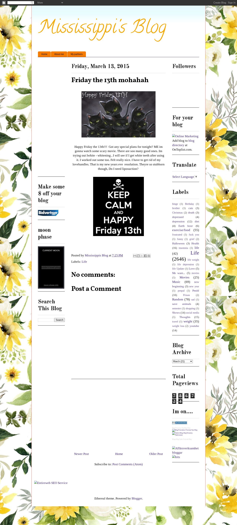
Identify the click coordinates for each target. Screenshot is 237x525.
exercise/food (181, 230)
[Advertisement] (118, 414)
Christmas (177, 212)
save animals (181, 303)
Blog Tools (179, 439)
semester (176, 308)
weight (187, 321)
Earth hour (185, 225)
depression (178, 221)
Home (44, 54)
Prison (186, 295)
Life (84, 261)
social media (192, 312)
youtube (194, 325)
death (191, 212)
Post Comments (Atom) (127, 464)
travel (175, 321)
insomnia (183, 248)
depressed (178, 216)
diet (197, 221)
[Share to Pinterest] (149, 256)
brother (176, 208)
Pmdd (195, 290)
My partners (77, 54)
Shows (176, 312)
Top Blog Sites (186, 428)
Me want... (178, 273)
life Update (178, 268)
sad (193, 299)
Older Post (156, 454)
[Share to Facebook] (145, 256)
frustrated (177, 234)
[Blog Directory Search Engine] (185, 435)
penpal (181, 290)
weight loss (178, 326)
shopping (190, 308)
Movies (184, 277)
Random (177, 299)
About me (59, 54)
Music (176, 282)
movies (195, 273)
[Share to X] (142, 256)
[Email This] (135, 256)
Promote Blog (187, 439)
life (197, 248)
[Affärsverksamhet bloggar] (185, 452)
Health (195, 243)
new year (194, 286)
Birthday (189, 204)
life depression (185, 264)
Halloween (178, 243)
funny (180, 239)
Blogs (174, 439)
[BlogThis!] (138, 256)
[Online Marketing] (185, 136)
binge (175, 204)
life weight (193, 259)
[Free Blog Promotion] (184, 430)
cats (190, 208)
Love (192, 268)
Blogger (137, 498)
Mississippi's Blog (102, 29)
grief (191, 239)
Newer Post (81, 454)
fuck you (194, 234)
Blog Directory (176, 428)
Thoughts (184, 317)
